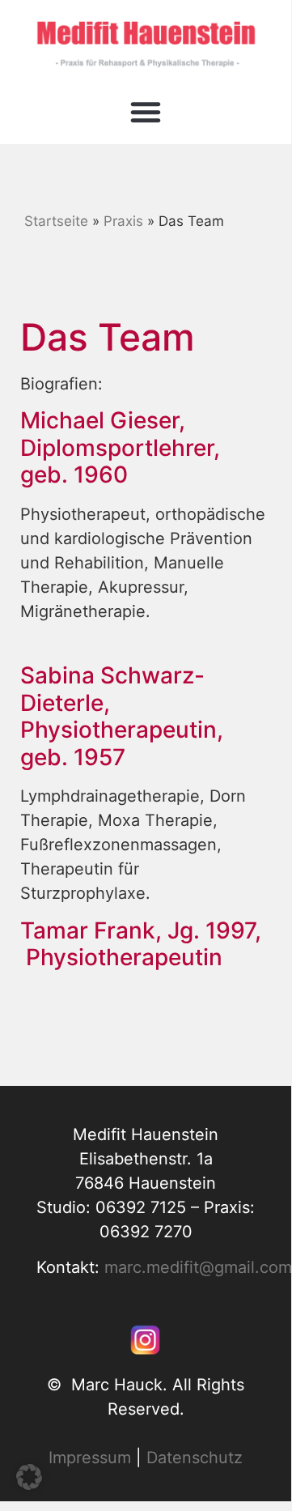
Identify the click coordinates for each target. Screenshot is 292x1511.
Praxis (123, 221)
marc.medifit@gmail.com (198, 1267)
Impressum (90, 1457)
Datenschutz (194, 1457)
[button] (145, 111)
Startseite (56, 221)
